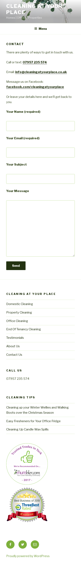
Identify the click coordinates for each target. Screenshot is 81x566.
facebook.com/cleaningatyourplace (35, 87)
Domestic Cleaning (19, 304)
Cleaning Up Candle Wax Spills (27, 429)
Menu (43, 28)
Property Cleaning (19, 312)
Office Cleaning (17, 321)
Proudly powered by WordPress (28, 556)
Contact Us (14, 355)
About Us (13, 346)
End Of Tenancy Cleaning (23, 329)
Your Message (17, 191)
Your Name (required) (23, 112)
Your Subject (16, 164)
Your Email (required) (22, 138)
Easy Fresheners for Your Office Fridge (33, 421)
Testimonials (15, 338)
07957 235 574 (35, 62)
